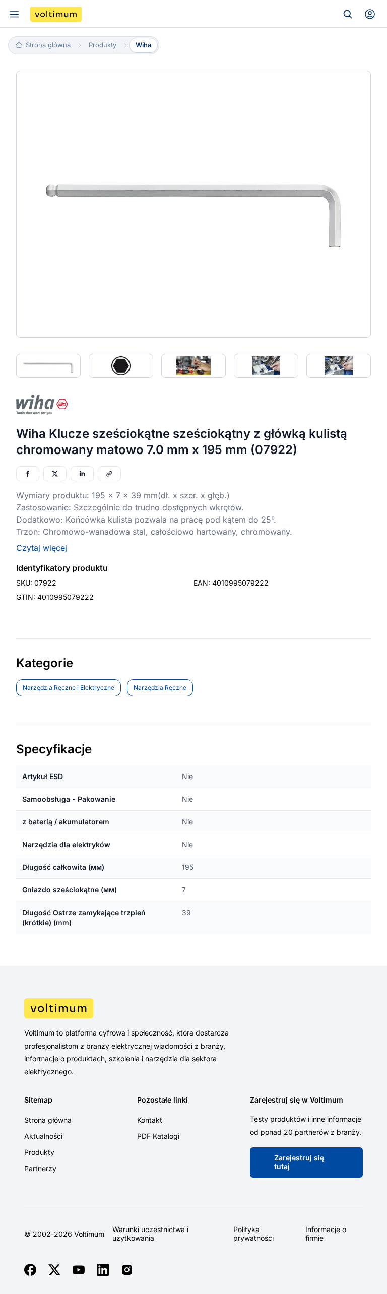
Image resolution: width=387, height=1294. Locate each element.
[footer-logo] (193, 1008)
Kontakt (149, 1120)
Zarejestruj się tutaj (299, 1162)
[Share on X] (55, 473)
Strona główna (48, 1120)
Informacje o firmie (325, 1233)
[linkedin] (103, 1270)
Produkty (39, 1152)
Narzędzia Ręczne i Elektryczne (68, 687)
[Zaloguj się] (370, 14)
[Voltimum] (56, 14)
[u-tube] (79, 1270)
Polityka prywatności (253, 1233)
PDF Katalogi (158, 1136)
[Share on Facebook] (27, 473)
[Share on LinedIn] (82, 473)
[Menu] (14, 14)
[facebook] (30, 1270)
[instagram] (127, 1270)
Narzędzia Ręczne (160, 687)
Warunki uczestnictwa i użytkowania (150, 1233)
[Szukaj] (348, 14)
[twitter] (54, 1270)
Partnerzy (40, 1168)
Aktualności (43, 1136)
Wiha (143, 45)
